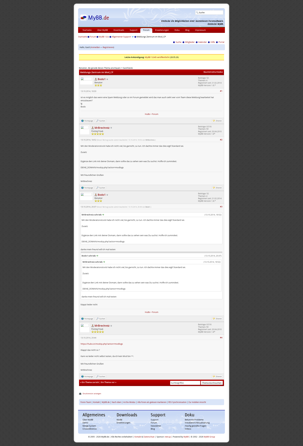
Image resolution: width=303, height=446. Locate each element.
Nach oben (116, 402)
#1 (221, 91)
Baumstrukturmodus (213, 72)
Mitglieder (190, 42)
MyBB (119, 419)
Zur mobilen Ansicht (197, 402)
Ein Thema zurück (90, 382)
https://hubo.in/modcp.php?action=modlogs (102, 343)
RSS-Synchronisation (177, 402)
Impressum (200, 30)
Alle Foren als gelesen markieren (151, 402)
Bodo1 (148, 207)
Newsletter (156, 425)
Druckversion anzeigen (92, 393)
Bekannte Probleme (194, 419)
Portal (221, 42)
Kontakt (96, 402)
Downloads (118, 30)
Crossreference (90, 428)
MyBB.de (106, 402)
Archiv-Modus (129, 402)
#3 (221, 206)
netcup (168, 436)
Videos (188, 428)
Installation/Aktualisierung (197, 422)
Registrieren (108, 47)
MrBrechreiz (150, 140)
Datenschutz (148, 436)
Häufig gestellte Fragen (195, 425)
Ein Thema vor (108, 382)
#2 (221, 139)
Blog (187, 30)
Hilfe (213, 42)
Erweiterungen (162, 30)
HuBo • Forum (151, 114)
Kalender (202, 42)
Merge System (89, 425)
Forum (146, 30)
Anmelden (95, 47)
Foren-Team (85, 402)
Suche (178, 42)
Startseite (87, 30)
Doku (177, 30)
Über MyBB (102, 30)
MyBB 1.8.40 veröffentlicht (157, 57)
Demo (85, 422)
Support (133, 30)
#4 (221, 337)
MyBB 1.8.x (104, 36)
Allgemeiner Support (121, 36)
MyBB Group (209, 436)
